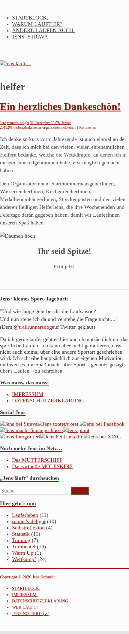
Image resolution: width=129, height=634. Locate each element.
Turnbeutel (23, 547)
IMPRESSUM (27, 394)
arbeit (19, 127)
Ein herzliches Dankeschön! (60, 106)
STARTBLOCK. (30, 18)
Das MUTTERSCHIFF (37, 460)
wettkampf (68, 127)
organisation (51, 127)
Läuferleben (25, 515)
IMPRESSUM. (25, 595)
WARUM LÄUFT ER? (37, 24)
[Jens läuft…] (64, 63)
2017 (10, 127)
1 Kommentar (86, 127)
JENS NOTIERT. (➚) (31, 613)
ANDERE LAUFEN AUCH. (43, 30)
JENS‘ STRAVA (30, 37)
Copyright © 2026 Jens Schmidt (27, 577)
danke (28, 127)
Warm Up (22, 553)
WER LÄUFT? (25, 607)
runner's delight (18, 123)
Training (21, 540)
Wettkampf (24, 559)
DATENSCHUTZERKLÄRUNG (48, 401)
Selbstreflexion (28, 528)
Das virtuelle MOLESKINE (42, 466)
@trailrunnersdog (33, 327)
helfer (37, 127)
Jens (3, 123)
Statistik (21, 534)
